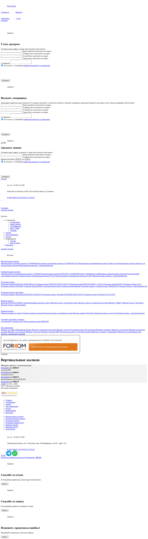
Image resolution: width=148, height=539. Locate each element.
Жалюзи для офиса (8, 330)
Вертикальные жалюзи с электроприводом (36, 266)
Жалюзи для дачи (63, 330)
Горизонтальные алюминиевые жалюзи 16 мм (73, 276)
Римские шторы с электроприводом (130, 313)
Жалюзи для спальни (120, 330)
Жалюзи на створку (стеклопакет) (104, 332)
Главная (9, 400)
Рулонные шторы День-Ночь (12, 292)
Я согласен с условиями (27, 66)
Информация (11, 411)
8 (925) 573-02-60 (27, 198)
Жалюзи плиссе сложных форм (13, 305)
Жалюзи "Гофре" (115, 303)
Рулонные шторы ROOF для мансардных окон (41, 286)
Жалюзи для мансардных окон (44, 330)
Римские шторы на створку (12, 313)
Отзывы (13, 231)
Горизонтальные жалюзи (10, 272)
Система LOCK (17, 321)
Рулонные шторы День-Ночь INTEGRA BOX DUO (62, 295)
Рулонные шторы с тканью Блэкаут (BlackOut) (99, 286)
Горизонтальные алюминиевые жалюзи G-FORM (20, 274)
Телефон (26, 54)
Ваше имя (27, 51)
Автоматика (10, 429)
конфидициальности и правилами (36, 66)
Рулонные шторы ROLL (112, 284)
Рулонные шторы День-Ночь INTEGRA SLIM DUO (21, 295)
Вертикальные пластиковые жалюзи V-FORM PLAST (56, 263)
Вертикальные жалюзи (10, 261)
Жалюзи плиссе (7, 301)
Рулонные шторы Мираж (70, 286)
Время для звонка (8, 159)
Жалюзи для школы (103, 330)
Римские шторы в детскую (105, 313)
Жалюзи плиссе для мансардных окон (93, 303)
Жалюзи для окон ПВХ (50, 332)
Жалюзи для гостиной (16, 332)
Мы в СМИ (14, 228)
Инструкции (15, 243)
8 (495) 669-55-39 (14, 198)
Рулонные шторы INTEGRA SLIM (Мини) (17, 284)
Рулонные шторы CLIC (132, 284)
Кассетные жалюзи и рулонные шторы (75, 332)
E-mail (25, 56)
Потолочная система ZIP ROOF (36, 321)
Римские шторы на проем (33, 313)
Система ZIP (6, 321)
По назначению (7, 328)
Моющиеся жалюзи (24, 330)
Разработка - (33, 458)
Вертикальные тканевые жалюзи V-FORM (17, 263)
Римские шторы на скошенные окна (58, 313)
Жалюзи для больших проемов (13, 334)
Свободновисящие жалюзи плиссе (36, 303)
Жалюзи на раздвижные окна (129, 332)
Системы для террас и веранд (12, 319)
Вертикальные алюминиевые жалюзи (93, 263)
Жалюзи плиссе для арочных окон (64, 303)
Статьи (13, 241)
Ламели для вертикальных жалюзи (122, 263)
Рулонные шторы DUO (15, 423)
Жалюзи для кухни (33, 332)
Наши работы (15, 224)
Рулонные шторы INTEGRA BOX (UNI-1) (51, 284)
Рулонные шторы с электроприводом (132, 286)
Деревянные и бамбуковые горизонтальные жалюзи (105, 274)
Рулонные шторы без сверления (83, 330)
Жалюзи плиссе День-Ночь (132, 303)
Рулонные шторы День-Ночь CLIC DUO (99, 295)
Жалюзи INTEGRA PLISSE (12, 303)
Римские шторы (7, 311)
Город (25, 58)
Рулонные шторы (8, 282)
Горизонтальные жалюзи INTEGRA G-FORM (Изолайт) (62, 274)
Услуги (8, 237)
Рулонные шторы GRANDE (12, 286)
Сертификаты (15, 226)
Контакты (9, 245)
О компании (15, 222)
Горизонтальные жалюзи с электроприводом (109, 276)
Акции (8, 233)
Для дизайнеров (12, 235)
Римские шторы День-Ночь (83, 313)
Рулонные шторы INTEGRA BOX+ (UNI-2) (86, 284)
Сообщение (5, 63)
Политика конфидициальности (13, 458)
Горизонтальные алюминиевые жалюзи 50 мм (36, 276)
